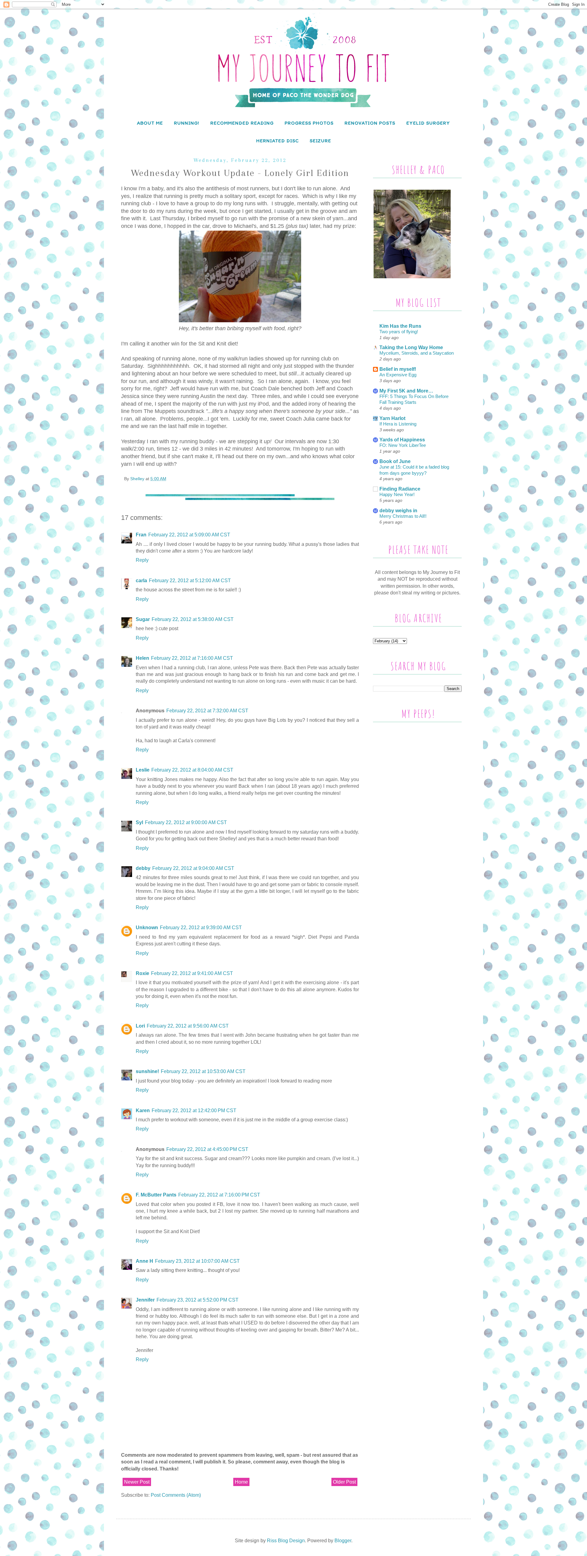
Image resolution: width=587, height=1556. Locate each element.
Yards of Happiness (402, 439)
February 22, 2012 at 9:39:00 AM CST (201, 927)
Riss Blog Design (286, 1540)
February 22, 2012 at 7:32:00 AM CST (207, 710)
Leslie (143, 770)
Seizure (320, 141)
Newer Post (137, 1482)
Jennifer (145, 1299)
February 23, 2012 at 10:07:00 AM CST (197, 1261)
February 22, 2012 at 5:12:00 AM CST (190, 580)
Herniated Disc (277, 141)
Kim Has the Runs (400, 326)
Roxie (142, 973)
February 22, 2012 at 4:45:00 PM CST (207, 1149)
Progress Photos (309, 123)
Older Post (344, 1482)
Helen (142, 658)
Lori (140, 1025)
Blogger (342, 1540)
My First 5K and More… (406, 390)
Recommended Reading (242, 123)
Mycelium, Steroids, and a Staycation (416, 353)
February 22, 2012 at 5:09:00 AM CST (189, 534)
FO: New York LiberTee (402, 445)
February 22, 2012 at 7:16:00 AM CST (192, 658)
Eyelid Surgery (428, 123)
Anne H (144, 1261)
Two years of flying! (398, 331)
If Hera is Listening (397, 423)
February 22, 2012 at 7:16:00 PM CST (219, 1194)
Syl (139, 822)
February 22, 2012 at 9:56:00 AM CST (188, 1025)
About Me (150, 123)
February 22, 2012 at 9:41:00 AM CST (192, 973)
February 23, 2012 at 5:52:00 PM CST (197, 1299)
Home (241, 1482)
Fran (141, 534)
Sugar (143, 619)
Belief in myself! (397, 369)
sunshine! (147, 1071)
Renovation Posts (370, 123)
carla (141, 580)
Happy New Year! (397, 494)
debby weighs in (398, 510)
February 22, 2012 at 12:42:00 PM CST (194, 1110)
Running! (186, 123)
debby (143, 868)
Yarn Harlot (392, 418)
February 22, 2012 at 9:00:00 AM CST (186, 822)
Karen (143, 1110)
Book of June (395, 461)
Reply (142, 560)
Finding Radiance (399, 488)
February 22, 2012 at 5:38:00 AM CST (193, 619)
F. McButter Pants (156, 1194)
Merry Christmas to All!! (402, 516)
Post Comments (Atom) (176, 1495)
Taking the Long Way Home (411, 347)
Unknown (147, 927)
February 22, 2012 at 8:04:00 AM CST (192, 770)
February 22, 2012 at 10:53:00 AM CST (203, 1071)
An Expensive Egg (397, 374)
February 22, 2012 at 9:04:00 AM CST (193, 868)
